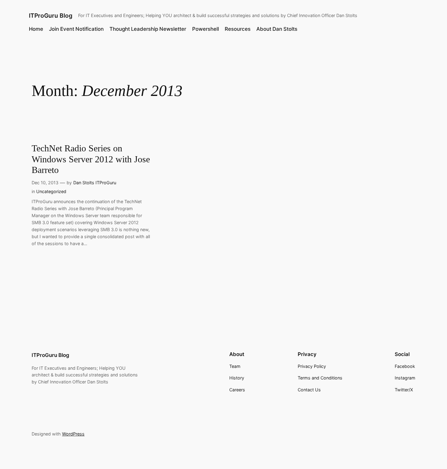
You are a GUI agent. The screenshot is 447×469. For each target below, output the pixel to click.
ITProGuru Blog (50, 15)
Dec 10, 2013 (45, 182)
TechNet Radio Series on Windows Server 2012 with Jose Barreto (91, 159)
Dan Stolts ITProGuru (94, 182)
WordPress (73, 433)
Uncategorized (51, 191)
